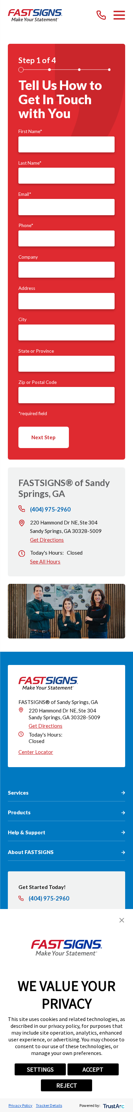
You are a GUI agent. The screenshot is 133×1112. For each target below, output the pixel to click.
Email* (24, 194)
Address (26, 288)
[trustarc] (113, 1105)
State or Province (36, 351)
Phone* (25, 225)
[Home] (35, 15)
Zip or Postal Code (37, 382)
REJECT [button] (66, 1085)
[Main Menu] (119, 15)
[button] (122, 920)
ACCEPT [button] (93, 1069)
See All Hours (45, 561)
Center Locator (35, 752)
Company (28, 257)
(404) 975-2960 (50, 510)
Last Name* (29, 163)
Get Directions (47, 540)
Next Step (43, 437)
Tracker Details (49, 1105)
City (22, 319)
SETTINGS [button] (40, 1069)
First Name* (30, 131)
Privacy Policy (20, 1105)
